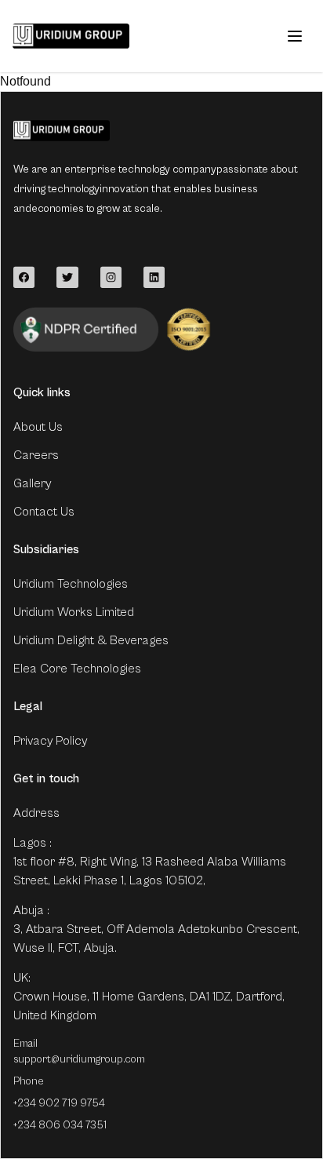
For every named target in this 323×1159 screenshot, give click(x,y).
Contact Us (43, 512)
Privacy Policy (50, 741)
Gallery (32, 483)
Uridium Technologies (70, 584)
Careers (36, 455)
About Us (38, 427)
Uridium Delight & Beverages (91, 640)
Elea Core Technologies (77, 669)
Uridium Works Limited (73, 612)
